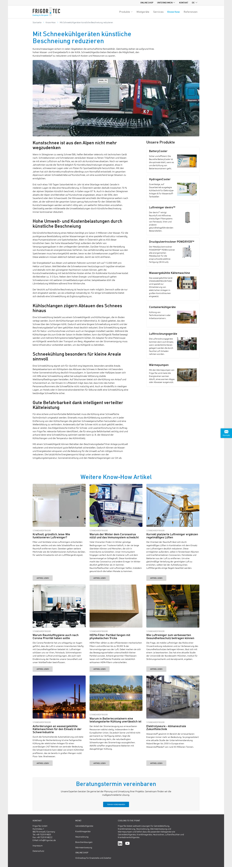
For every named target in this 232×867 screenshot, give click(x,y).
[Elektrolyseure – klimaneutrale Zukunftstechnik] (172, 697)
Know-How (51, 22)
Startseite (37, 22)
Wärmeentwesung (83, 847)
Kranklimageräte (82, 831)
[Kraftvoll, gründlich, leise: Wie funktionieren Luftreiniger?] (59, 505)
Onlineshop (146, 2)
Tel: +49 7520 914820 (42, 834)
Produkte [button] (124, 11)
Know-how (173, 11)
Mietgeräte (143, 11)
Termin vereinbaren (116, 804)
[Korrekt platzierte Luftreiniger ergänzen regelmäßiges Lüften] (172, 505)
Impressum (38, 845)
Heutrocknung (81, 836)
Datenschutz (38, 850)
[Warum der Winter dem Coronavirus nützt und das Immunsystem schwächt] (116, 505)
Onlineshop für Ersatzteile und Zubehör (93, 857)
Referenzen (190, 11)
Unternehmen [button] (165, 2)
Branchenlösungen (84, 842)
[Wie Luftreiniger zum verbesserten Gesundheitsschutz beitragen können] (172, 606)
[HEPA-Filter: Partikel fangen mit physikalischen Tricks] (116, 606)
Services (158, 11)
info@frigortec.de (47, 840)
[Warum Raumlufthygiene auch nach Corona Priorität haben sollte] (59, 606)
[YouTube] (127, 843)
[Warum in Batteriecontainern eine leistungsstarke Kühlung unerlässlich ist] (116, 693)
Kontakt (183, 2)
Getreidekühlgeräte (84, 825)
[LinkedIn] (120, 843)
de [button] (193, 2)
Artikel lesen (43, 578)
